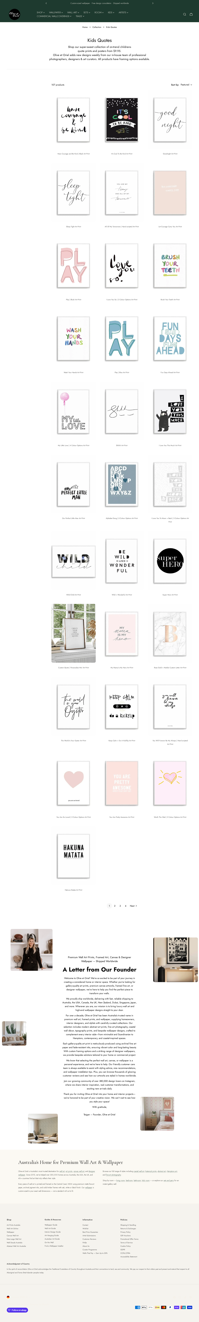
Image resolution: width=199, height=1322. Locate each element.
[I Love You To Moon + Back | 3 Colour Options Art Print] (170, 484)
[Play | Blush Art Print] (73, 265)
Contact (85, 1225)
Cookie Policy (125, 1246)
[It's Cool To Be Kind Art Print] (122, 119)
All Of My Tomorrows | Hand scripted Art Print (122, 226)
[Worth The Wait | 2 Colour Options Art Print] (170, 782)
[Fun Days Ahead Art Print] (170, 338)
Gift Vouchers (125, 1235)
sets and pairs (169, 1180)
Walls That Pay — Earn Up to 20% (95, 1253)
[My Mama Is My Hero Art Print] (122, 633)
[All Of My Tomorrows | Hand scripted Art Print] (122, 192)
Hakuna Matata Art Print (73, 890)
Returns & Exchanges (128, 1228)
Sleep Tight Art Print (73, 226)
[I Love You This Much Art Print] (170, 411)
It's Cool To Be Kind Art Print (121, 153)
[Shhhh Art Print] (122, 411)
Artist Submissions (89, 1235)
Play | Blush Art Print (73, 299)
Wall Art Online (12, 1228)
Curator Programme (90, 1249)
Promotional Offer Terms (129, 1239)
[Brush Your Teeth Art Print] (170, 265)
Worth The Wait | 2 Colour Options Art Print (170, 817)
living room (120, 1180)
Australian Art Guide (52, 1239)
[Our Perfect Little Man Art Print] (73, 484)
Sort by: (175, 84)
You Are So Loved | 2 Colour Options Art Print (73, 817)
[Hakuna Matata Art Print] (73, 855)
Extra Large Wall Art (14, 1239)
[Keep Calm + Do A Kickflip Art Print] (122, 706)
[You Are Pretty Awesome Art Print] (122, 782)
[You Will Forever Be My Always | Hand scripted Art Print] (170, 706)
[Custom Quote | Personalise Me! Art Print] (73, 633)
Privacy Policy (125, 1232)
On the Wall (49, 1242)
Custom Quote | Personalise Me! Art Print (73, 667)
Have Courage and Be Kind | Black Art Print (74, 153)
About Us (86, 1246)
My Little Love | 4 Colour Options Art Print (73, 445)
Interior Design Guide (53, 1232)
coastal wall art (138, 1171)
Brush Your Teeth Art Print (170, 299)
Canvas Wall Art (13, 1235)
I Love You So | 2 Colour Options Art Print (121, 299)
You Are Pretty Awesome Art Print (121, 817)
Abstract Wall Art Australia (16, 1246)
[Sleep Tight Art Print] (73, 192)
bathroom (137, 1180)
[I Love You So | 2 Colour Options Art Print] (122, 265)
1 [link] (109, 905)
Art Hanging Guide (52, 1235)
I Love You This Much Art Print (170, 445)
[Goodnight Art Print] (170, 119)
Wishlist (85, 1228)
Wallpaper (10, 1232)
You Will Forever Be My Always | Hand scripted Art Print (170, 742)
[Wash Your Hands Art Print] (73, 338)
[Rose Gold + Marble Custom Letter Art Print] (170, 633)
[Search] (184, 14)
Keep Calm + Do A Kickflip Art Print (122, 740)
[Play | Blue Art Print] (122, 338)
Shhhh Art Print (121, 445)
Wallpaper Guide (51, 1225)
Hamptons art (172, 1171)
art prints (69, 1171)
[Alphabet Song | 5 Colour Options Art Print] (122, 484)
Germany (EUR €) (19, 1297)
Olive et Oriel (21, 1304)
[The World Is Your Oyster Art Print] (73, 706)
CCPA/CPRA (125, 1253)
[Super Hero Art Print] (170, 560)
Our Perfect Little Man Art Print (73, 518)
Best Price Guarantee (90, 1232)
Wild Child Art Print (73, 594)
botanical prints (151, 1171)
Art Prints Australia (13, 1225)
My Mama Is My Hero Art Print (122, 667)
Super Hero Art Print (170, 594)
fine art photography (113, 1174)
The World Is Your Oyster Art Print (73, 740)
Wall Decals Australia (14, 1242)
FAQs (85, 1242)
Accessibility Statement (128, 1256)
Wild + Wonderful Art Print (122, 594)
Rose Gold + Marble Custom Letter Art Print (170, 667)
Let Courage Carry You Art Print (170, 226)
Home (85, 27)
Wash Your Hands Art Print (73, 372)
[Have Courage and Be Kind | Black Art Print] (73, 119)
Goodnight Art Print (170, 153)
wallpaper (88, 1187)
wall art (62, 1171)
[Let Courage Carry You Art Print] (170, 192)
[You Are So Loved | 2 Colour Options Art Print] (73, 782)
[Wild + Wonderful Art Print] (122, 560)
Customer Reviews (89, 1239)
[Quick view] (92, 96)
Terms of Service (126, 1242)
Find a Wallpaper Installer (54, 1246)
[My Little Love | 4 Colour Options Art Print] (73, 411)
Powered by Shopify (39, 1304)
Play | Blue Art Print (122, 372)
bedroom (129, 1180)
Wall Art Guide (50, 1228)
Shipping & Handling (128, 1225)
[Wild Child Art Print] (73, 560)
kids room (146, 1180)
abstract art (162, 1171)
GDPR (122, 1249)
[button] (46, 3)
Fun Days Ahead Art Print (170, 372)
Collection (96, 27)
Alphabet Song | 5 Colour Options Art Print (122, 518)
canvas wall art (79, 1171)
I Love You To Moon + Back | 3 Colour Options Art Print (170, 520)
